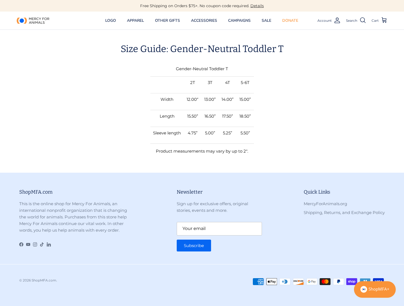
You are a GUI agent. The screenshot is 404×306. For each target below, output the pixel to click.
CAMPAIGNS (239, 20)
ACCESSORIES (204, 20)
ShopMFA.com (44, 280)
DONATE (290, 20)
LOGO (110, 20)
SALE (266, 20)
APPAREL (135, 20)
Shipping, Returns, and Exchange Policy (344, 212)
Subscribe (194, 245)
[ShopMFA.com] (32, 20)
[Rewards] (375, 289)
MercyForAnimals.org (325, 203)
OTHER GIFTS (167, 20)
